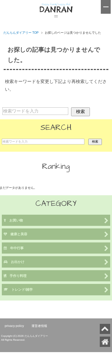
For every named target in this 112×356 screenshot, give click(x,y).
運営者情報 (39, 326)
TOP (21, 32)
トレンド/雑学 (20, 289)
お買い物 (14, 220)
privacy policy (14, 326)
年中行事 (15, 248)
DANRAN (56, 10)
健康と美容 (17, 234)
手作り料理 (16, 276)
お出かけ (16, 262)
